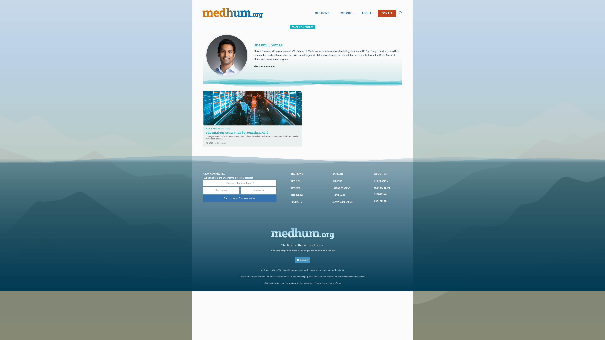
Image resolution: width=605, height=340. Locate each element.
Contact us (380, 201)
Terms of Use (335, 283)
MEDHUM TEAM (382, 188)
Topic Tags (338, 195)
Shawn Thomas (268, 45)
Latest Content (341, 188)
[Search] (400, 12)
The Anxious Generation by (238, 132)
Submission (380, 194)
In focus (337, 181)
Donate (387, 13)
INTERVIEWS (297, 195)
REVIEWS (295, 188)
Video (227, 129)
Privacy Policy (321, 283)
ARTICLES (296, 181)
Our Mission (381, 181)
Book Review (211, 129)
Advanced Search (342, 202)
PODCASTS (296, 202)
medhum (232, 13)
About (366, 13)
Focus (221, 129)
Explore (345, 13)
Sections (322, 13)
